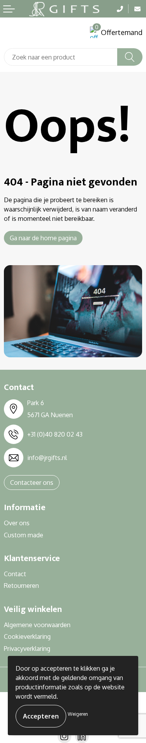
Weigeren (78, 714)
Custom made (23, 535)
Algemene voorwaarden (37, 625)
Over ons (17, 523)
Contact (15, 574)
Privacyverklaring (27, 648)
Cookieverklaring (27, 636)
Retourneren (21, 585)
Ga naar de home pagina (43, 238)
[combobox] (61, 57)
